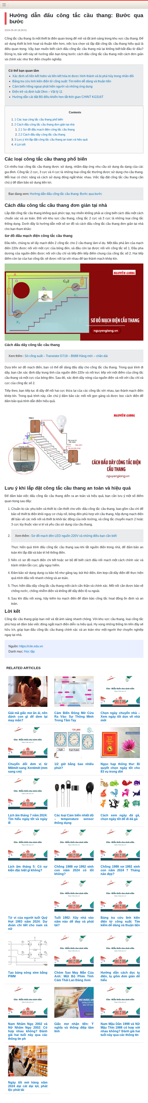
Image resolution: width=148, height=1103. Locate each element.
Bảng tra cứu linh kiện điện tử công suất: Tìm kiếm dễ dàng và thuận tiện (61, 81)
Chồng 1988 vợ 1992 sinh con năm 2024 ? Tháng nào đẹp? (120, 870)
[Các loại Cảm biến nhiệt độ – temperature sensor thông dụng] (74, 794)
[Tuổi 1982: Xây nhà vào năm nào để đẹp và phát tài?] (74, 897)
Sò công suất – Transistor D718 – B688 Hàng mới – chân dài (66, 356)
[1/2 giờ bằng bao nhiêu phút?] (74, 743)
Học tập (29, 651)
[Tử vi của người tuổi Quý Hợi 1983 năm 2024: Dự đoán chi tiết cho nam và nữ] (27, 897)
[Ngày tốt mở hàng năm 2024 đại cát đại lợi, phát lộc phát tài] (27, 1061)
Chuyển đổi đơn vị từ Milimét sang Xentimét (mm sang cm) (27, 767)
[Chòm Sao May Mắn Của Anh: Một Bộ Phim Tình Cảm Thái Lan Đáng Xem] (74, 952)
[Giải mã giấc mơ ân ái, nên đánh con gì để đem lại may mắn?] (27, 692)
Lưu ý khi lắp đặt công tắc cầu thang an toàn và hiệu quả (50, 139)
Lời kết (19, 144)
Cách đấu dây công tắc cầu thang (41, 134)
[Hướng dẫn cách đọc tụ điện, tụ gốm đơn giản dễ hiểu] (120, 952)
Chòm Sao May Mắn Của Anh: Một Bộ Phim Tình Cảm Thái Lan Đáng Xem (74, 976)
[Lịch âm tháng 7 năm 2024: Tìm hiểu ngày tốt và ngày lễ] (27, 794)
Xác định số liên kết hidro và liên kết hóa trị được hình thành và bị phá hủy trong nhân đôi (73, 76)
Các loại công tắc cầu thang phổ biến (38, 119)
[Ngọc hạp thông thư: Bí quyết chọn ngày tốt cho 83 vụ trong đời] (120, 743)
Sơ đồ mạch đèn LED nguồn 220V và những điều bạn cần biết (74, 535)
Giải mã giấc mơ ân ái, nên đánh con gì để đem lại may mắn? (27, 716)
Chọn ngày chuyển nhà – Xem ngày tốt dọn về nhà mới (120, 716)
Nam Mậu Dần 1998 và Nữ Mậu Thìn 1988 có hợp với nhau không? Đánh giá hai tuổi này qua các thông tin (120, 1029)
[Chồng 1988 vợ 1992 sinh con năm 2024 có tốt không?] (74, 846)
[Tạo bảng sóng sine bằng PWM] (27, 952)
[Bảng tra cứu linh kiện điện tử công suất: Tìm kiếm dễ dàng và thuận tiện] (120, 897)
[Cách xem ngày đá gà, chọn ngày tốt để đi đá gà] (120, 794)
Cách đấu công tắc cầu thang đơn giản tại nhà (44, 124)
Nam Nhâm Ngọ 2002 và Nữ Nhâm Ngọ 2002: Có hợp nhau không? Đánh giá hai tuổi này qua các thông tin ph (27, 1031)
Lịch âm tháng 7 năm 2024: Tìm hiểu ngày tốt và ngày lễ (27, 819)
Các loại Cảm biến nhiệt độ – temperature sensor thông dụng (74, 819)
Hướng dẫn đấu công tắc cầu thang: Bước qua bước (66, 193)
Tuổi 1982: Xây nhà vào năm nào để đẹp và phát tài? (74, 921)
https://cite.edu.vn (31, 646)
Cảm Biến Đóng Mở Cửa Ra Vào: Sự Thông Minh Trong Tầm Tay (74, 716)
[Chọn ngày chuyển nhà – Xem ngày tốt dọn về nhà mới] (120, 692)
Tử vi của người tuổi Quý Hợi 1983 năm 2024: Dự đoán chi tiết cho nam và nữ (27, 923)
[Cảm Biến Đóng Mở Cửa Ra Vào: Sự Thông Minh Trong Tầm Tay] (74, 692)
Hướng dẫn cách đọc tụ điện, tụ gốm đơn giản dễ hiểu (120, 976)
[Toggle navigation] (4, 5)
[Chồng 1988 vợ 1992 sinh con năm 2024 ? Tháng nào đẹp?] (120, 846)
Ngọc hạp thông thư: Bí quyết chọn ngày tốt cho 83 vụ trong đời (120, 767)
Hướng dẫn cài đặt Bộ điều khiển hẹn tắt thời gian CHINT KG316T (57, 97)
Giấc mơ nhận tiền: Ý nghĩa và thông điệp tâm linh (74, 1027)
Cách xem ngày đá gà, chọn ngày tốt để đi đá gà (120, 817)
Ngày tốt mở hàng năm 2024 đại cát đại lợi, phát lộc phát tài (27, 1086)
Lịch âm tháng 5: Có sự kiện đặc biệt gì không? (27, 868)
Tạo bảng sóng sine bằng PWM (27, 974)
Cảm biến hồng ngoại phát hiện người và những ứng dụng (52, 86)
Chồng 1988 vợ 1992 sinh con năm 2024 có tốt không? (74, 870)
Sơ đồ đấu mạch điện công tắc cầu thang (46, 129)
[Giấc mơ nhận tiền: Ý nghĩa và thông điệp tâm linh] (74, 1003)
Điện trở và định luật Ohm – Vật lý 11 (37, 91)
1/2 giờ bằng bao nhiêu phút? (74, 765)
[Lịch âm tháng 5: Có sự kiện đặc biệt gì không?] (27, 846)
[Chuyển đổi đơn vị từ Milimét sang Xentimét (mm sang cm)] (27, 743)
